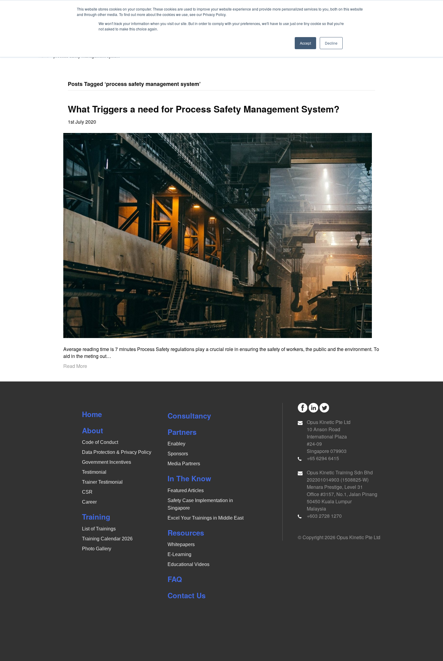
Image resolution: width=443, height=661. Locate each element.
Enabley (176, 443)
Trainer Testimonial (102, 482)
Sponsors (178, 453)
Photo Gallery (96, 548)
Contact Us (187, 595)
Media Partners (184, 463)
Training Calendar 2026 (107, 538)
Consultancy (189, 415)
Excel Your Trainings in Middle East (205, 517)
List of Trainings (99, 528)
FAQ (175, 579)
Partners (182, 432)
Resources (186, 532)
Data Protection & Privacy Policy (116, 452)
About (92, 430)
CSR (87, 492)
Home (92, 414)
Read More (75, 365)
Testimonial (94, 472)
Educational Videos (188, 564)
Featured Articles (186, 490)
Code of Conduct (100, 442)
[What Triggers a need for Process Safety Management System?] (217, 234)
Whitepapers (181, 544)
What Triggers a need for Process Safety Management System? (203, 108)
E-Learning (179, 554)
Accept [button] (305, 43)
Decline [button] (331, 43)
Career (89, 501)
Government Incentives (106, 462)
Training (96, 516)
